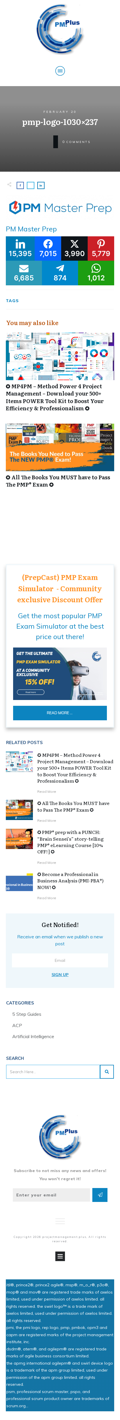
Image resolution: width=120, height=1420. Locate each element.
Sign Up (60, 974)
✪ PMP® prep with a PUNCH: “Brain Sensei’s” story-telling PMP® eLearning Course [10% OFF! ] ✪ (70, 841)
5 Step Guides (26, 1014)
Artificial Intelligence (33, 1036)
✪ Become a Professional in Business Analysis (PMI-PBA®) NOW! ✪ (70, 881)
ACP (17, 1025)
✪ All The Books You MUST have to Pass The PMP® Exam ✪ (60, 459)
